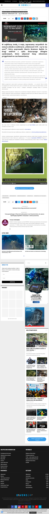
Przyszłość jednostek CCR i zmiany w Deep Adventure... (30, 431)
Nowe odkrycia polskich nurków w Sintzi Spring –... (36, 349)
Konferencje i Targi (5, 485)
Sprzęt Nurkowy (29, 487)
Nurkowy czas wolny (14, 11)
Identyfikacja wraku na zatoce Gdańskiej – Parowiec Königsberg (31, 379)
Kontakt (27, 462)
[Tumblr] (33, 506)
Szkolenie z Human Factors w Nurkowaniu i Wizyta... (42, 431)
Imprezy (2, 483)
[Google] (26, 506)
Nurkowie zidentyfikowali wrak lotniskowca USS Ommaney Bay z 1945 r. (12, 252)
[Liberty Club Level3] (34, 326)
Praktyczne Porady (20, 11)
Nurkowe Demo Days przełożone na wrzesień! (24, 208)
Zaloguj (15, 1)
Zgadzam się (33, 512)
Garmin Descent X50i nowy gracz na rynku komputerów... (30, 366)
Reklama (20, 1)
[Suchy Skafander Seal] (24, 122)
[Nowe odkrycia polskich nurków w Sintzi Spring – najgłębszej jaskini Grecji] (36, 340)
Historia (2, 460)
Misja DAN (3, 458)
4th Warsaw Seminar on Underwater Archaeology (35, 251)
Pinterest (4, 287)
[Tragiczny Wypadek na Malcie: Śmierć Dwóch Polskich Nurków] (31, 412)
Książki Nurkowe (4, 487)
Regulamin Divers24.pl (30, 460)
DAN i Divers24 (4, 467)
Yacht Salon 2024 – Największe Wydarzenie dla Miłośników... (35, 399)
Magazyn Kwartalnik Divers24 (39, 1)
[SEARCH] (45, 263)
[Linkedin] (29, 506)
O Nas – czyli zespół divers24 (32, 457)
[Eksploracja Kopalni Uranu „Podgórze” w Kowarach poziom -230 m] (42, 360)
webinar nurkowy (6, 197)
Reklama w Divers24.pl (30, 453)
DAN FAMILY (3, 457)
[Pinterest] (22, 506)
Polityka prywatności (30, 455)
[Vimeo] (40, 506)
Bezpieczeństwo (4, 466)
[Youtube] (36, 506)
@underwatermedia (12, 318)
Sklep (30, 1)
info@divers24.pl (27, 503)
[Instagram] (19, 506)
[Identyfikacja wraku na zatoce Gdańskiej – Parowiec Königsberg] (31, 373)
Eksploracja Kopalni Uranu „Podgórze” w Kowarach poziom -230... (42, 366)
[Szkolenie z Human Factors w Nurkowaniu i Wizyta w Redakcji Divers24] (42, 424)
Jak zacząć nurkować (5, 477)
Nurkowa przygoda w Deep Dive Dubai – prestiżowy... (41, 418)
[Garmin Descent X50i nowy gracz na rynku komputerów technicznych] (31, 360)
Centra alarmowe (4, 462)
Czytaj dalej (39, 512)
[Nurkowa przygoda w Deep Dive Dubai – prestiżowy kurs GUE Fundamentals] (42, 412)
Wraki (27, 479)
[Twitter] (15, 506)
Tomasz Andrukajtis (6, 15)
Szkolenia (25, 11)
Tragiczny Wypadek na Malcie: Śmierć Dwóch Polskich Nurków (31, 418)
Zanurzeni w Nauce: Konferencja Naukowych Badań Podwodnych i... (41, 379)
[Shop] (18, 2)
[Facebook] (12, 506)
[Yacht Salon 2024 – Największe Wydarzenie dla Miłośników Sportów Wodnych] (36, 390)
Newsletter (26, 1)
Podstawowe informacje (6, 453)
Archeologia (28, 481)
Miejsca (2, 476)
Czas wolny (8, 11)
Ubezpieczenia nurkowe (6, 455)
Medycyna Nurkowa (5, 479)
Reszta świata (28, 485)
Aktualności (4, 11)
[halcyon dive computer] (36, 303)
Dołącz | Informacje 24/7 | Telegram (25, 188)
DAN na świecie (4, 464)
